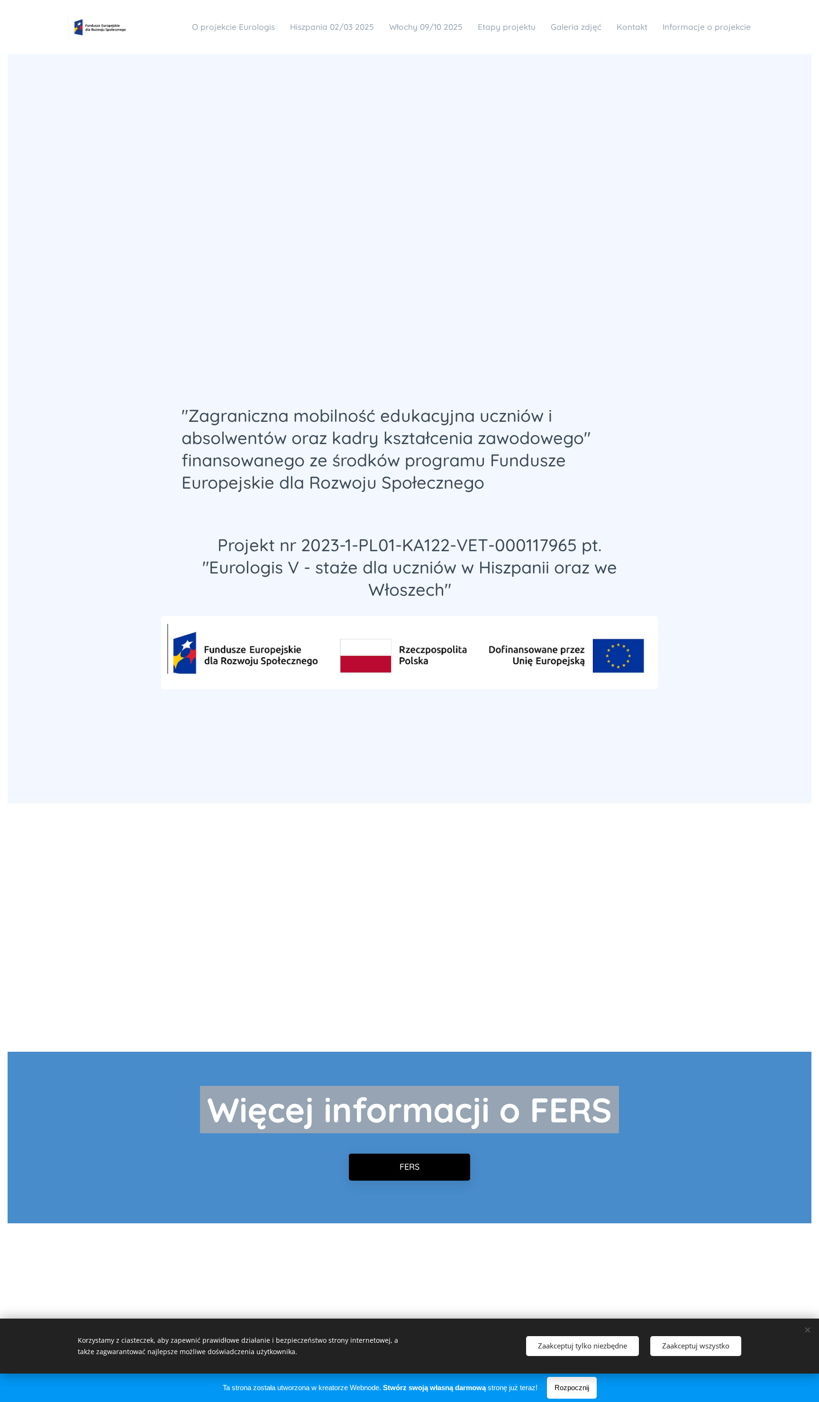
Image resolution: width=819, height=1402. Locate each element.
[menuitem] (236, 27)
